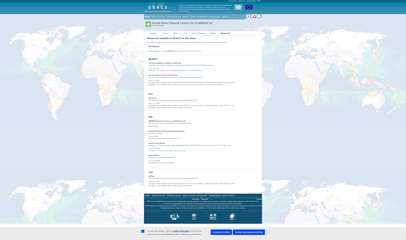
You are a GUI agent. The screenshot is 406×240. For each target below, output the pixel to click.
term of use (233, 1)
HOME (147, 17)
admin (259, 1)
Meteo (175, 33)
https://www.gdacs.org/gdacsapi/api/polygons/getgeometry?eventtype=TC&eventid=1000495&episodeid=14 (181, 65)
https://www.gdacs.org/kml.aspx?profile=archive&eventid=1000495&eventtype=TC (173, 100)
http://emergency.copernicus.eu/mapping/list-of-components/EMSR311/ (170, 123)
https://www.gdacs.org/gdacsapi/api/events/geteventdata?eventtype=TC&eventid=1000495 (176, 77)
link (199, 51)
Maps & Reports (198, 33)
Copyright (204, 199)
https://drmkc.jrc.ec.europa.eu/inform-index (162, 157)
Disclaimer (196, 199)
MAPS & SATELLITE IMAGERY (195, 17)
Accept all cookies (221, 232)
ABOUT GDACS (228, 196)
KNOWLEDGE (214, 17)
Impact (165, 33)
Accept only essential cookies (249, 232)
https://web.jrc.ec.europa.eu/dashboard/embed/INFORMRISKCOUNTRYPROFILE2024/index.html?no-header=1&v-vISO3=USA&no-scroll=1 (190, 145)
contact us (241, 1)
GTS (185, 33)
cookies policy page (181, 231)
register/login (251, 1)
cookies (259, 199)
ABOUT (225, 17)
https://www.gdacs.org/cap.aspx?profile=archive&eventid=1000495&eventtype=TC (173, 178)
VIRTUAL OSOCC (174, 17)
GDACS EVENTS (158, 17)
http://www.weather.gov (155, 133)
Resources (225, 33)
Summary (153, 33)
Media (213, 33)
